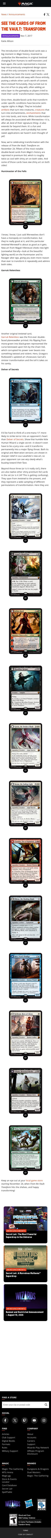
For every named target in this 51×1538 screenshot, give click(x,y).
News (4, 14)
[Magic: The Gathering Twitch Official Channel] (24, 1420)
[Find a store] (46, 1405)
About (30, 1434)
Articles (5, 1434)
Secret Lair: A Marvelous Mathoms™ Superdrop (25, 1276)
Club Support (8, 1437)
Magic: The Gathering (12, 1469)
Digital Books (8, 1440)
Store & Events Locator (9, 1480)
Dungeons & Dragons (38, 1469)
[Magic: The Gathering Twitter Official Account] (15, 1420)
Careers (31, 1440)
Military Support (10, 1451)
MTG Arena (7, 1472)
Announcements (17, 14)
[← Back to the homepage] (25, 3)
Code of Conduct (25, 1534)
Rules (4, 1447)
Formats (6, 1444)
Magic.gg (6, 1475)
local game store (34, 1180)
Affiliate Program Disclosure (35, 1452)
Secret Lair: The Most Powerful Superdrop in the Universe (25, 1237)
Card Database (9, 1485)
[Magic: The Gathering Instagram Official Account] (44, 1420)
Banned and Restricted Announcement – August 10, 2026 (25, 1314)
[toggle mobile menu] (4, 3)
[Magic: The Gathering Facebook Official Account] (5, 1420)
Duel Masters (33, 1472)
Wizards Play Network (38, 1447)
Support (31, 1444)
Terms (25, 1530)
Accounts (31, 1437)
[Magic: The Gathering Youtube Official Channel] (34, 1420)
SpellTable (7, 1492)
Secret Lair (7, 1488)
